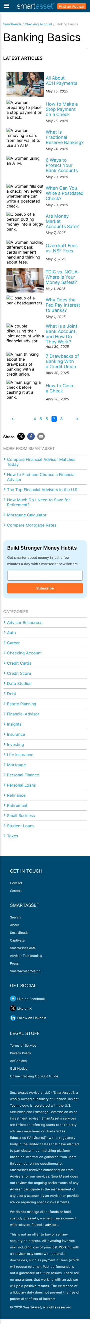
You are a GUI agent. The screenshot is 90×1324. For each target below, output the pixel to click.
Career (13, 642)
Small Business (21, 815)
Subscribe (45, 588)
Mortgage (16, 764)
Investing (15, 744)
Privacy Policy (20, 1053)
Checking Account (38, 24)
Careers (16, 891)
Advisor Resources (24, 622)
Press (14, 963)
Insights (14, 724)
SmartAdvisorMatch (25, 971)
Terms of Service (23, 1045)
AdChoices (18, 1061)
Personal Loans (21, 785)
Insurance (16, 734)
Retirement (17, 805)
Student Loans (20, 825)
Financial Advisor (23, 713)
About (15, 925)
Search (15, 917)
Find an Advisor (71, 6)
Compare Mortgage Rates (31, 525)
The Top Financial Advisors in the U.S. (42, 489)
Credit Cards (19, 663)
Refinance (16, 795)
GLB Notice (19, 1068)
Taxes (12, 835)
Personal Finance (23, 774)
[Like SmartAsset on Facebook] (13, 998)
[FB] (31, 436)
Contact (16, 883)
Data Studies (19, 683)
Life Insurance (20, 754)
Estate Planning (21, 703)
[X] (21, 436)
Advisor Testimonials (26, 956)
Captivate (17, 940)
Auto (11, 632)
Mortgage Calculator (26, 514)
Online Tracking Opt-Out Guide (34, 1076)
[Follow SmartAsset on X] (13, 1008)
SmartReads (12, 24)
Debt (11, 693)
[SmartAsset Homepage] (35, 6)
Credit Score (19, 673)
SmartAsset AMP (23, 948)
